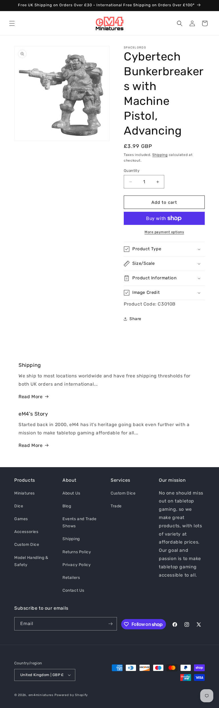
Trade (116, 506)
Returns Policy (76, 552)
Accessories (26, 531)
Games (21, 518)
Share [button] (135, 318)
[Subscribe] (110, 623)
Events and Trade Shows (79, 522)
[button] (12, 23)
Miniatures (24, 493)
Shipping (160, 155)
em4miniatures (41, 695)
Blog (66, 506)
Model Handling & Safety (31, 561)
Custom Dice (26, 544)
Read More (30, 396)
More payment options (164, 232)
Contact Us (73, 590)
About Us (71, 493)
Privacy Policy (76, 564)
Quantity (131, 170)
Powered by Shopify (71, 695)
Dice (18, 506)
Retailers (71, 577)
